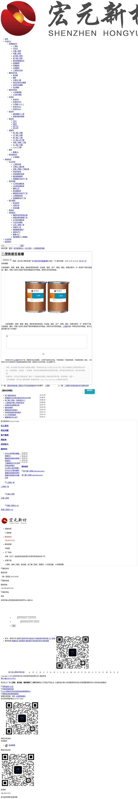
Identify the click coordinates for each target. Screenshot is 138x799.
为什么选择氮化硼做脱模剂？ (12, 455)
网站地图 (45, 641)
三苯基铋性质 (18, 196)
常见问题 (12, 181)
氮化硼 (15, 75)
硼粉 (14, 78)
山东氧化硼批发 (18, 186)
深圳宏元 (12, 213)
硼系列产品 (13, 73)
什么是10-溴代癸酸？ (12, 468)
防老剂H (16, 99)
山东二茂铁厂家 (18, 225)
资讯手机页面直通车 (41, 261)
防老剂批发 (17, 171)
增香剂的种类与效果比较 (12, 476)
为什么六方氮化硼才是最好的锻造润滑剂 (12, 472)
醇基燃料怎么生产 (11, 417)
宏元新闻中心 (18, 248)
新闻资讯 (8, 159)
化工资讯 (12, 162)
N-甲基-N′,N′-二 (18, 104)
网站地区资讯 (37, 641)
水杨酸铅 (16, 68)
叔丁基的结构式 (10, 395)
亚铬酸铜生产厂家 (19, 198)
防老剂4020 (17, 107)
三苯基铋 (16, 157)
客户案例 (12, 200)
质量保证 (15, 641)
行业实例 (8, 239)
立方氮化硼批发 (18, 220)
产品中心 (8, 41)
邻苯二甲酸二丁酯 (19, 142)
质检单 (11, 210)
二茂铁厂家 (5, 486)
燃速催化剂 (13, 44)
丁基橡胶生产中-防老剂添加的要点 (12, 464)
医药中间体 (13, 90)
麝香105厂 (16, 234)
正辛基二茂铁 (18, 56)
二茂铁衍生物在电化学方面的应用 (76, 385)
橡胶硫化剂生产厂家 (20, 193)
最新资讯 (4, 449)
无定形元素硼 (18, 85)
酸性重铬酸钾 (18, 176)
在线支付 (31, 638)
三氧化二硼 (17, 80)
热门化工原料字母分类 (16, 672)
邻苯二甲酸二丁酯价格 (21, 169)
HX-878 (15, 128)
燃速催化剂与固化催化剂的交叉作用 (18, 398)
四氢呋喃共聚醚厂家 (20, 217)
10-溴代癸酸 (17, 95)
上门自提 (52, 638)
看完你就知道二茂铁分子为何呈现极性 (21, 385)
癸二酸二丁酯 (18, 138)
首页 (6, 39)
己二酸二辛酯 (18, 135)
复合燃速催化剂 (18, 61)
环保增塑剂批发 (18, 174)
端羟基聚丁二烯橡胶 (20, 237)
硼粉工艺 (16, 188)
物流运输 (45, 638)
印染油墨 (16, 208)
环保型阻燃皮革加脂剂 (13, 412)
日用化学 (16, 205)
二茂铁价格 (17, 164)
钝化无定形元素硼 (19, 82)
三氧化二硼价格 (18, 167)
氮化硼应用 (17, 191)
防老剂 (11, 97)
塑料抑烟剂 (9, 407)
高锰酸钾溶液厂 (18, 230)
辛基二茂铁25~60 (7, 509)
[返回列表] (6, 261)
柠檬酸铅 (16, 65)
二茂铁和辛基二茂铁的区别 (14, 403)
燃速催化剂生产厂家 (20, 179)
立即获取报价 (20, 696)
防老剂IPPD (17, 102)
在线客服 (11, 745)
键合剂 (11, 119)
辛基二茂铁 (17, 53)
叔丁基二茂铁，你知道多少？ (15, 400)
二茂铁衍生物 (18, 70)
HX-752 (15, 126)
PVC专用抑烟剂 (10, 415)
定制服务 (22, 641)
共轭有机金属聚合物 (12, 405)
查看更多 (90, 390)
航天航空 (16, 203)
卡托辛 (15, 49)
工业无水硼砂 (18, 222)
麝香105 (16, 152)
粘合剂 (11, 111)
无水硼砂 (16, 87)
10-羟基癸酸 (17, 92)
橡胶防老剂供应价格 (20, 215)
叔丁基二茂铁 (18, 58)
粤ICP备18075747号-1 (8, 678)
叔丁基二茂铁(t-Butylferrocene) (32, 475)
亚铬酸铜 (16, 63)
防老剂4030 (17, 109)
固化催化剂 (13, 154)
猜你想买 (25, 466)
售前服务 (28, 641)
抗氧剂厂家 (17, 227)
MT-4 (15, 122)
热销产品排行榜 (22, 638)
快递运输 (38, 638)
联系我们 (8, 242)
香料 (10, 150)
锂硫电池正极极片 (11, 410)
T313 (14, 121)
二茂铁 (15, 46)
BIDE (15, 124)
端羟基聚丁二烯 (18, 114)
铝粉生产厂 (17, 232)
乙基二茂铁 (17, 51)
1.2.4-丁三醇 (17, 147)
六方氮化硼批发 (18, 184)
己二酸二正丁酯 (18, 140)
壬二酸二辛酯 (18, 145)
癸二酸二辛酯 (18, 133)
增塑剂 (11, 130)
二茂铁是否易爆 (38, 248)
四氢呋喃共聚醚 (18, 116)
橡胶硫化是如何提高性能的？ (12, 460)
